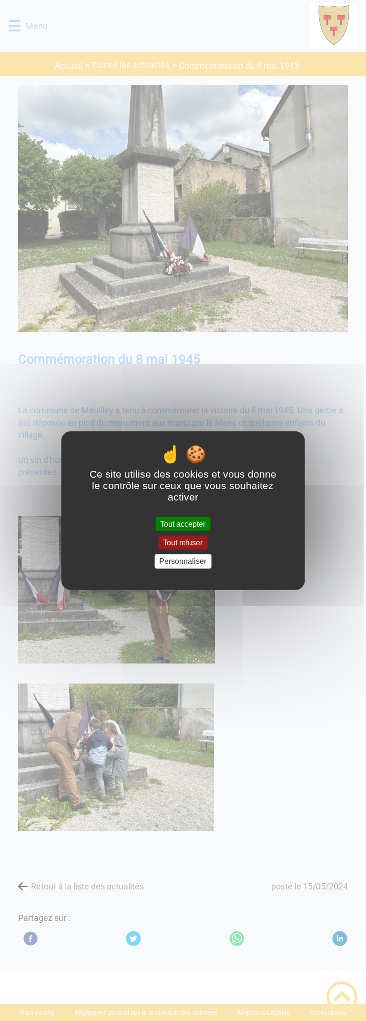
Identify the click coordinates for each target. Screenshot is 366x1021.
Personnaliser (182, 561)
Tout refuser (183, 543)
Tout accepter (182, 524)
